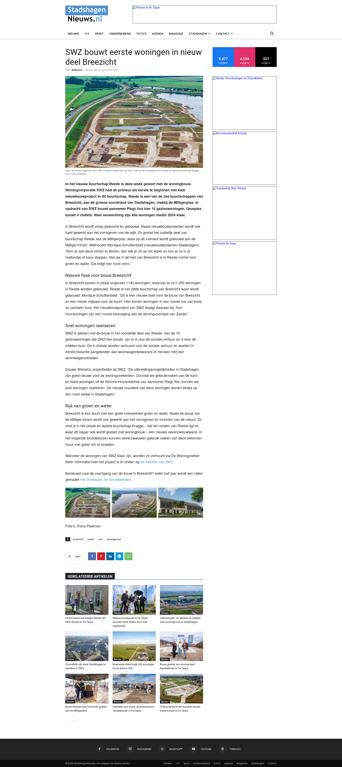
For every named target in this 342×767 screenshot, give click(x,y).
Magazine (176, 33)
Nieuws (73, 33)
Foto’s (141, 33)
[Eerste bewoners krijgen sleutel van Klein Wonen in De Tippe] (86, 600)
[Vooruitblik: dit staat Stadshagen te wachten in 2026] (86, 646)
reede (90, 539)
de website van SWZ (157, 461)
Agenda (157, 33)
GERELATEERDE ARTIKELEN (90, 576)
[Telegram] (119, 556)
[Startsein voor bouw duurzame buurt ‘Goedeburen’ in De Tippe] (134, 688)
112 (86, 33)
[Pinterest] (101, 556)
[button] (272, 33)
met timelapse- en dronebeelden (105, 479)
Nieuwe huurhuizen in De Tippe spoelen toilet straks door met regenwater (130, 621)
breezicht (78, 539)
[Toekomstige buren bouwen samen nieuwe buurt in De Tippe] (181, 688)
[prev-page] (67, 718)
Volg (245, 48)
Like (223, 48)
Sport (99, 33)
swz (100, 539)
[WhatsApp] (128, 556)
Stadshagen (198, 33)
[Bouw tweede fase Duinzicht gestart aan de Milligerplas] (86, 688)
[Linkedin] (110, 556)
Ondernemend (120, 33)
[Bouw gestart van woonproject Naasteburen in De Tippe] (181, 646)
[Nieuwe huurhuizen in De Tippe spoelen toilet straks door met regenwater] (134, 600)
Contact (223, 33)
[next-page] (74, 718)
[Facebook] (92, 556)
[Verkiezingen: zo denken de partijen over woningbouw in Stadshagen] (181, 600)
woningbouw (114, 539)
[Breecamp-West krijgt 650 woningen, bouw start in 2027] (134, 646)
